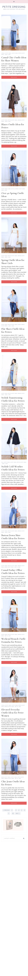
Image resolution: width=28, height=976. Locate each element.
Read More (14, 77)
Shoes (19, 324)
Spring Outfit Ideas (20, 188)
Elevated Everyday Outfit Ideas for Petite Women (12, 712)
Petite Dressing (14, 6)
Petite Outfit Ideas (12, 120)
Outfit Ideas (15, 53)
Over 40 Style (11, 188)
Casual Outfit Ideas (6, 53)
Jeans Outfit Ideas (5, 777)
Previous (6, 810)
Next (18, 813)
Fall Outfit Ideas (5, 462)
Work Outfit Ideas (9, 567)
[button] (14, 1)
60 (13, 813)
